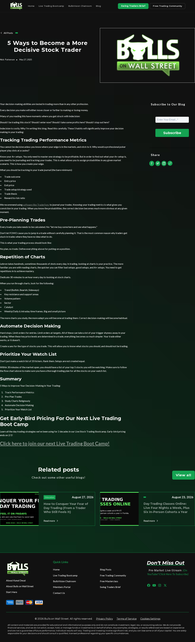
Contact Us (59, 592)
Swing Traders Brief (133, 6)
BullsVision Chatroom (80, 6)
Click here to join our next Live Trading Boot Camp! (55, 443)
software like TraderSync (36, 204)
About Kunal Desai (16, 580)
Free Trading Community (167, 6)
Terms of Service (127, 618)
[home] (16, 6)
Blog (98, 6)
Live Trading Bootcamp (51, 6)
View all (183, 475)
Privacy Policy (104, 618)
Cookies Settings (150, 618)
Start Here (11, 592)
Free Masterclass (109, 581)
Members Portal (61, 586)
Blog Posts (105, 569)
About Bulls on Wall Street (20, 586)
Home (31, 6)
